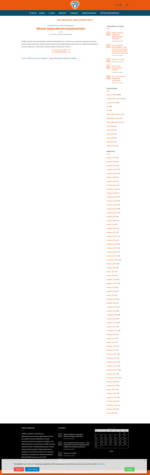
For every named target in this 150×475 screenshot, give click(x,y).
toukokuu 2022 (112, 236)
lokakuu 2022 (111, 217)
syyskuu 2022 (111, 220)
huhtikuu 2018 (112, 311)
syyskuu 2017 (111, 338)
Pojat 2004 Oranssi (113, 118)
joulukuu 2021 (112, 256)
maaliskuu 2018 (112, 315)
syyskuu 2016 (111, 385)
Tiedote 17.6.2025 (118, 59)
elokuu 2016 (111, 389)
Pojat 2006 (110, 126)
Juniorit (74, 13)
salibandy (74, 58)
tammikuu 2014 (112, 405)
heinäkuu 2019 (112, 279)
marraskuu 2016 (112, 378)
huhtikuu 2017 (112, 358)
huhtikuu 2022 (112, 240)
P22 (108, 106)
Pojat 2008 (110, 134)
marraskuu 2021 (112, 260)
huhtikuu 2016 (112, 401)
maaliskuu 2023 (112, 197)
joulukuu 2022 (112, 209)
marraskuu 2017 (112, 330)
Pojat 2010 (110, 142)
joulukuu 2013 (112, 409)
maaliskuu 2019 (112, 283)
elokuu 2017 (111, 342)
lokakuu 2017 (111, 334)
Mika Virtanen (67, 34)
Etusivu (33, 13)
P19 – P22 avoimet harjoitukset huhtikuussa (118, 78)
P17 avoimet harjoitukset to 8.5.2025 (117, 68)
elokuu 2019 (111, 275)
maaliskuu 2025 (112, 169)
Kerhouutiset (111, 146)
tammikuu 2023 (112, 205)
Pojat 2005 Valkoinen (114, 122)
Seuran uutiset (112, 95)
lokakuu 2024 (111, 177)
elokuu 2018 (111, 295)
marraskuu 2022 (112, 213)
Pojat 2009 (110, 138)
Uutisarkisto (69, 25)
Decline (19, 469)
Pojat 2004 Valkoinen (114, 114)
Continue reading (61, 51)
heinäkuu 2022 (112, 228)
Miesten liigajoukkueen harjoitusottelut (60, 28)
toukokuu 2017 (112, 354)
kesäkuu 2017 (111, 350)
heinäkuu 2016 (112, 393)
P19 (108, 110)
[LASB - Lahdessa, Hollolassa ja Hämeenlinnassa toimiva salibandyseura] (75, 5)
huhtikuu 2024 (112, 185)
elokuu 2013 (111, 413)
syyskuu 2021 (111, 268)
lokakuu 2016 (111, 381)
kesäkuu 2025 (111, 161)
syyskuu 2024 (111, 181)
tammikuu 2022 (112, 252)
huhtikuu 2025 (112, 165)
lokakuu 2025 (111, 158)
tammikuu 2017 (112, 370)
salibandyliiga (57, 58)
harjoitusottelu (66, 58)
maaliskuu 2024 (112, 189)
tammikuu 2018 (112, 323)
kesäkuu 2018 (111, 303)
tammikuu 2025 (112, 173)
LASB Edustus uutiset (55, 25)
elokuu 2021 (111, 272)
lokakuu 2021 (111, 264)
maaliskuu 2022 (112, 244)
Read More (101, 464)
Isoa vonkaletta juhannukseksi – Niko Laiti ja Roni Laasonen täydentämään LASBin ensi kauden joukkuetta (120, 49)
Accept (129, 469)
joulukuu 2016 (112, 374)
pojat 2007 (110, 130)
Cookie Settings (32, 469)
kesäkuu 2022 (111, 232)
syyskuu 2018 (111, 291)
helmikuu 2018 (112, 319)
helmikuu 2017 (112, 366)
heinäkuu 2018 (112, 299)
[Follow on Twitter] (121, 5)
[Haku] (126, 5)
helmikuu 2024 (112, 193)
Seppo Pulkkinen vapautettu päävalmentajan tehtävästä (117, 35)
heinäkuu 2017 (112, 346)
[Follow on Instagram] (118, 5)
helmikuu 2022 (112, 248)
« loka (111, 451)
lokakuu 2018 (111, 287)
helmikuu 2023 (112, 201)
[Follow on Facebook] (116, 5)
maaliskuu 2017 (112, 362)
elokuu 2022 (111, 224)
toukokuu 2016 (112, 397)
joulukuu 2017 (112, 326)
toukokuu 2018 (112, 307)
